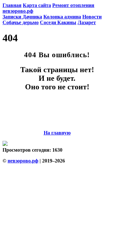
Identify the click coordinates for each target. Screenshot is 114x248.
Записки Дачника (22, 16)
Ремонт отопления (73, 5)
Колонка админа (62, 16)
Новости (92, 16)
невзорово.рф (18, 11)
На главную (57, 132)
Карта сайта (37, 5)
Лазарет (87, 22)
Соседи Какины (58, 22)
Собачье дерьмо (21, 22)
